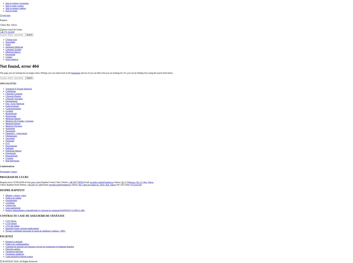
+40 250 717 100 (34, 185)
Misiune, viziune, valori (16, 195)
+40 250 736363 (76, 182)
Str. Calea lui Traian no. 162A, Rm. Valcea (97, 185)
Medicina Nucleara (14, 126)
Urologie (9, 158)
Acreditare (10, 203)
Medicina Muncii (13, 118)
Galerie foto (11, 205)
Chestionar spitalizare (15, 254)
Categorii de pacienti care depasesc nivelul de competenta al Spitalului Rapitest (40, 246)
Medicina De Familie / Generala (19, 121)
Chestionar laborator (14, 251)
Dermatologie (11, 101)
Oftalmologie (11, 136)
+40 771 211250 (7, 32)
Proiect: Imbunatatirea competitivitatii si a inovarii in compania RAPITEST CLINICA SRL (45, 210)
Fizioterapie (11, 153)
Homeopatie (11, 116)
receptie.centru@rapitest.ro (101, 182)
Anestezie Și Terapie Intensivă (19, 89)
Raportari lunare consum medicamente (22, 228)
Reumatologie (12, 156)
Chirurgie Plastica (13, 96)
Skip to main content (14, 6)
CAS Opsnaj (11, 223)
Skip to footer (11, 11)
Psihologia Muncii (13, 151)
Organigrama (11, 200)
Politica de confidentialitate (17, 244)
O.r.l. (8, 143)
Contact (13, 172)
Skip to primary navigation (17, 3)
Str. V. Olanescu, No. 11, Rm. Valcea (137, 182)
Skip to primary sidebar (16, 8)
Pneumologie (11, 146)
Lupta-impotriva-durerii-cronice (19, 256)
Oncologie (10, 138)
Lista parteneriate (13, 208)
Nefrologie (10, 128)
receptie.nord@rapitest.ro (60, 185)
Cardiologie (11, 91)
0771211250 (136, 185)
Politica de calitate (13, 198)
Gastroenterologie (13, 109)
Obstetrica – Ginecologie (16, 133)
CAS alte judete (12, 226)
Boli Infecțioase (12, 161)
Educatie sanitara (13, 249)
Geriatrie (9, 111)
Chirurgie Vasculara (14, 99)
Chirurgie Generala (14, 94)
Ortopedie (10, 141)
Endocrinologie (12, 106)
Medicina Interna (13, 123)
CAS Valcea (11, 221)
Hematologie (11, 113)
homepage (75, 73)
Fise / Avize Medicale (15, 104)
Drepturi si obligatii (14, 242)
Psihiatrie (10, 148)
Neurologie (10, 131)
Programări (5, 172)
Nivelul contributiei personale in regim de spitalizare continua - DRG (35, 231)
